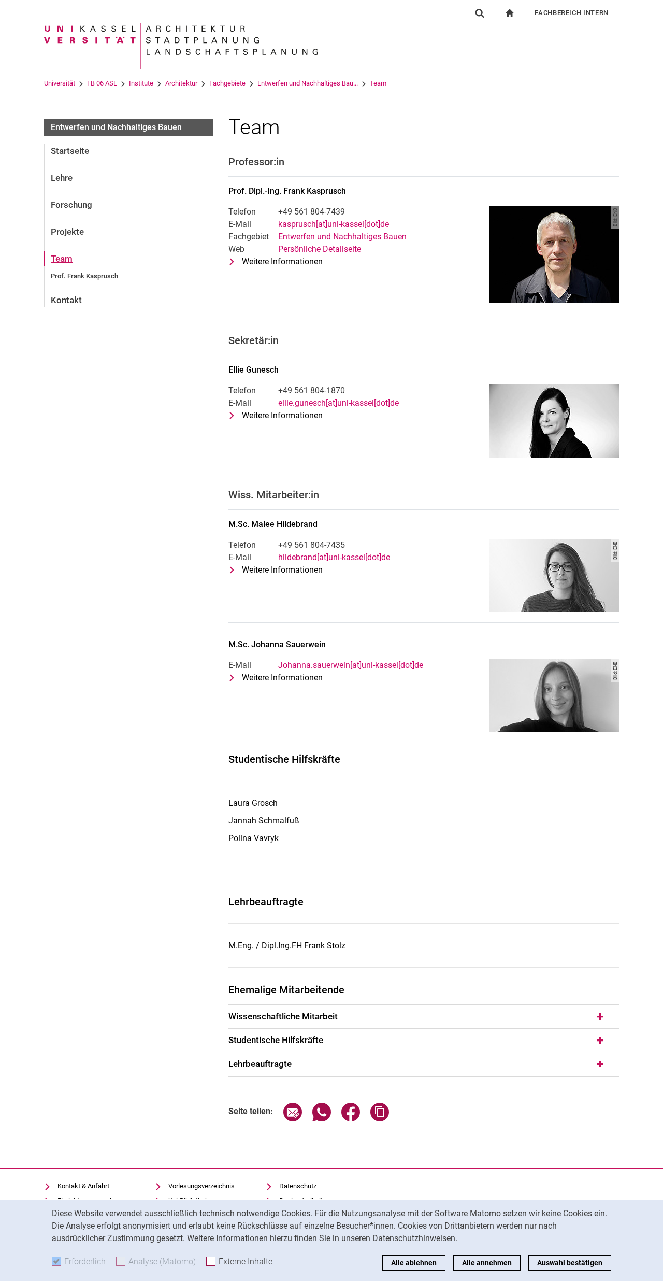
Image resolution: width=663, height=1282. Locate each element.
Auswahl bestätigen (569, 1263)
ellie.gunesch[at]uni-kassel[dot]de (338, 403)
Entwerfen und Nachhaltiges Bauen (116, 127)
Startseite (70, 151)
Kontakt (66, 300)
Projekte (67, 231)
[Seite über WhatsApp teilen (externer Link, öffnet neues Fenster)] (321, 1118)
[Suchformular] (479, 13)
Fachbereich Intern (572, 13)
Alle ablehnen (414, 1263)
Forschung (71, 205)
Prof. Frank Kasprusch (84, 276)
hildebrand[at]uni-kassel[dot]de (334, 557)
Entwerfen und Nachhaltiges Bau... (307, 83)
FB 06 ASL (102, 83)
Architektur (181, 83)
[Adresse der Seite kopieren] (379, 1118)
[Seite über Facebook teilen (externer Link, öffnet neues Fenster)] (350, 1118)
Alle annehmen (487, 1263)
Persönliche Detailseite (319, 249)
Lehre (62, 178)
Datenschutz (297, 1186)
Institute (141, 83)
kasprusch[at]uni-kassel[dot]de (333, 224)
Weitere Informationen (282, 262)
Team (378, 83)
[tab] (423, 1017)
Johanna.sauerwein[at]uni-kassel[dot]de (350, 665)
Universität (59, 83)
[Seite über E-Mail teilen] (292, 1118)
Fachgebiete (227, 83)
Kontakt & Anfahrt (83, 1186)
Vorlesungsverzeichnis (201, 1186)
